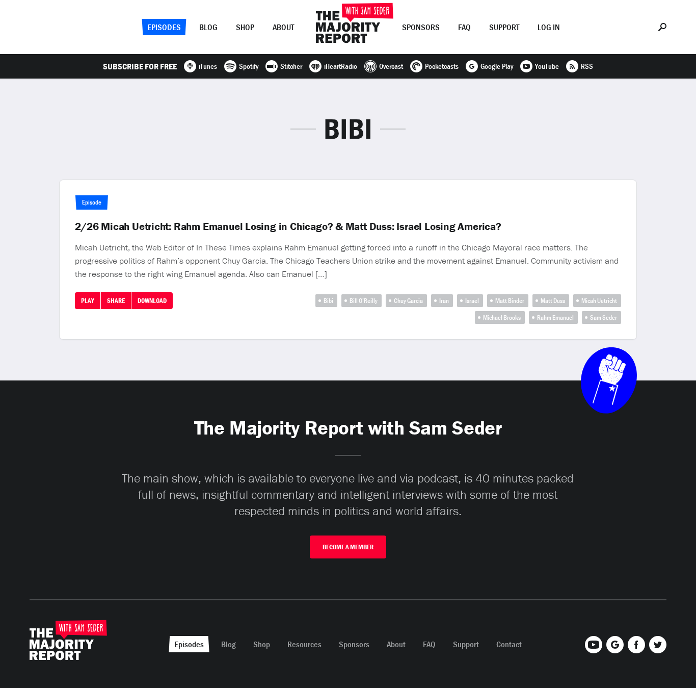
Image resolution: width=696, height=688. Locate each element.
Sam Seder (603, 317)
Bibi (328, 300)
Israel (472, 300)
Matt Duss (553, 300)
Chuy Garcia (408, 300)
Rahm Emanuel (555, 317)
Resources (304, 644)
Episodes (164, 27)
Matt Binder (509, 300)
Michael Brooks (502, 317)
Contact (509, 644)
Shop (245, 27)
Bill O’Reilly (364, 300)
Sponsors (421, 27)
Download (152, 300)
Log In (549, 27)
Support (504, 27)
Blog (208, 27)
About (283, 27)
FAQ (464, 27)
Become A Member (348, 547)
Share (116, 300)
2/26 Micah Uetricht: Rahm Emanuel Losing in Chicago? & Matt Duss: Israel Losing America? (288, 226)
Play (87, 300)
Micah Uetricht (599, 300)
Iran (444, 300)
